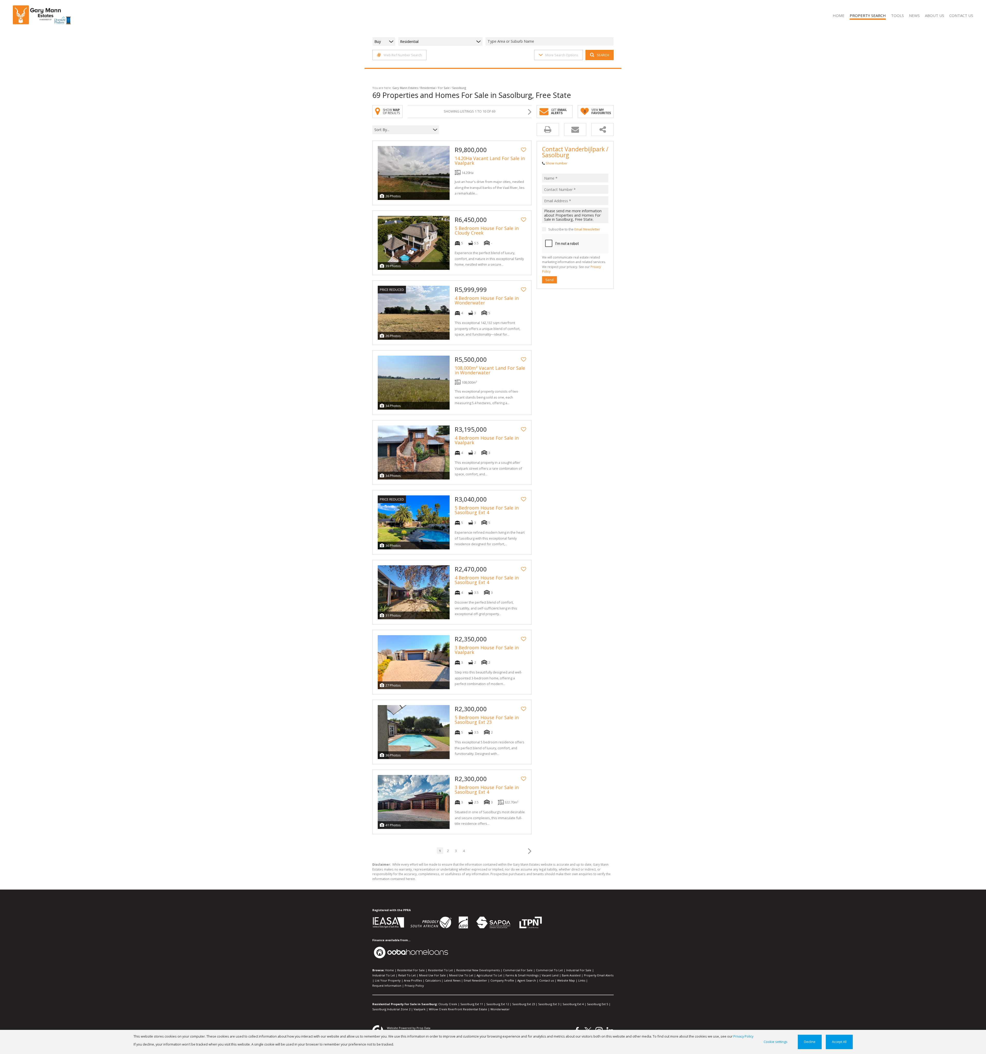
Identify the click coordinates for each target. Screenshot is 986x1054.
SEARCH (603, 55)
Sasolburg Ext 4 (573, 1004)
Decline (810, 1041)
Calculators (433, 980)
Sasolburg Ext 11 (471, 1004)
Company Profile (502, 980)
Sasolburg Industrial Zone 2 (391, 1009)
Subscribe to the (574, 229)
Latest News (452, 980)
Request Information (386, 985)
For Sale (444, 88)
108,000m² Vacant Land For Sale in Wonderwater (490, 370)
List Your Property (388, 980)
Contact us (546, 980)
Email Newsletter (587, 229)
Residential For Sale (411, 970)
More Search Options (561, 55)
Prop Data (423, 1028)
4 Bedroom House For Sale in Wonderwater (487, 300)
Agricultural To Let (489, 975)
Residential (427, 88)
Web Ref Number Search (403, 55)
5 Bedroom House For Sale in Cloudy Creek (487, 230)
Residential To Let (440, 970)
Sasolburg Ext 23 (523, 1004)
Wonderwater (500, 1009)
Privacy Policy (414, 985)
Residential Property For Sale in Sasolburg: (405, 1004)
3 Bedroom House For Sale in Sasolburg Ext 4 (487, 789)
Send (549, 279)
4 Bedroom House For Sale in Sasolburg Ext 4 (487, 580)
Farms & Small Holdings (522, 975)
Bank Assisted (571, 975)
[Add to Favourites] (523, 149)
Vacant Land (550, 975)
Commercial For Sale (518, 970)
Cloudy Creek (447, 1004)
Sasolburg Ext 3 (548, 1004)
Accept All (839, 1041)
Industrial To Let (383, 975)
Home (389, 970)
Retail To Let (407, 975)
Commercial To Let (549, 970)
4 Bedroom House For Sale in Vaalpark (487, 440)
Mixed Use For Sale (432, 975)
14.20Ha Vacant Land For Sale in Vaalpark (490, 160)
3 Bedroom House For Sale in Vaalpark (487, 649)
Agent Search (526, 980)
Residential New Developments (478, 970)
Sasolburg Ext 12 (497, 1004)
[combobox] (550, 41)
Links (581, 980)
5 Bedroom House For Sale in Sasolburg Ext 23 (487, 719)
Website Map (566, 980)
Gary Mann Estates (405, 88)
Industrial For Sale (578, 970)
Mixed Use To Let (461, 975)
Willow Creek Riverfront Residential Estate (458, 1009)
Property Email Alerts (598, 975)
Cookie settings (776, 1041)
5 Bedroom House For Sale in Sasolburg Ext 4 (487, 510)
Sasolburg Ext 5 (597, 1004)
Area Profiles (413, 980)
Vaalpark (419, 1009)
